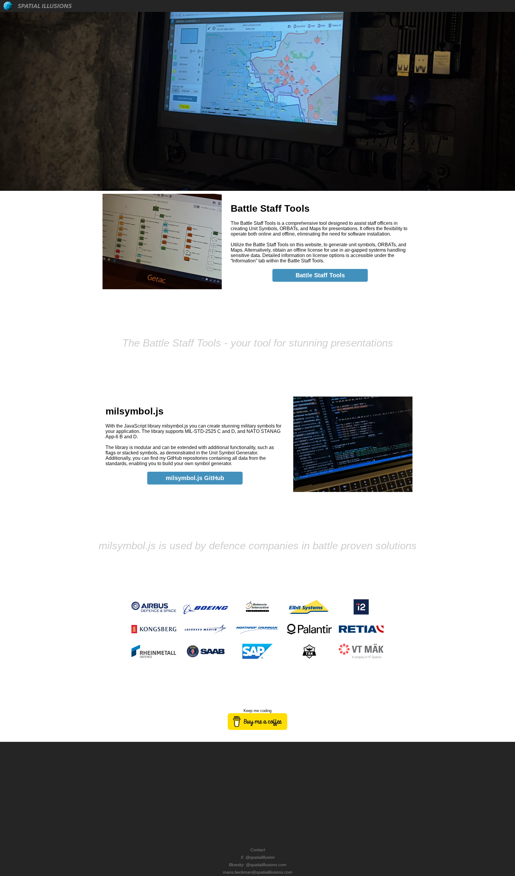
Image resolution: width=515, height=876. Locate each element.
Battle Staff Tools (320, 275)
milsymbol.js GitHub (195, 478)
